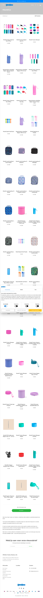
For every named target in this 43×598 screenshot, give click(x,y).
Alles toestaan (35, 310)
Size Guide (4, 569)
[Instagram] (21, 588)
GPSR (4, 578)
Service (32, 5)
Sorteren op (5, 15)
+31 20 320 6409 (33, 568)
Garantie (4, 572)
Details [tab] (21, 289)
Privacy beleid (5, 575)
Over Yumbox (5, 568)
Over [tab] (35, 289)
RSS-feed (26, 595)
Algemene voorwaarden (7, 577)
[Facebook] (19, 588)
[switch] (16, 306)
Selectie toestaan (21, 310)
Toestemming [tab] (7, 289)
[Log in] (35, 5)
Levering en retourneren (7, 571)
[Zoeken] (37, 5)
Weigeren (8, 310)
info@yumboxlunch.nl (34, 571)
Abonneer (30, 546)
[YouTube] (23, 588)
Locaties (18, 565)
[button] (3, 5)
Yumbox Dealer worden (7, 574)
